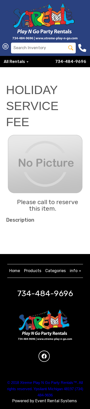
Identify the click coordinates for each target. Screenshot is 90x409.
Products (32, 270)
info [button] (74, 270)
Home (14, 270)
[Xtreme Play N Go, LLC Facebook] (44, 356)
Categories (55, 270)
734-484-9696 (70, 61)
